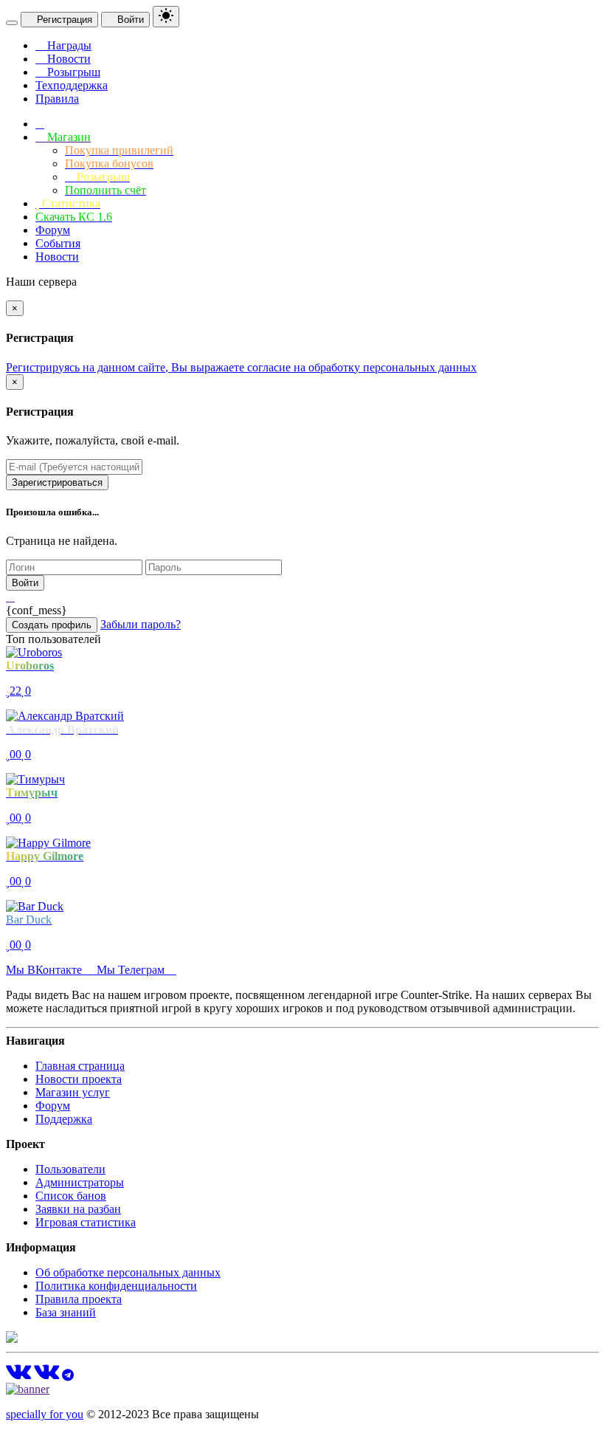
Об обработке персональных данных (128, 1272)
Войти (129, 19)
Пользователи (70, 1169)
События (57, 243)
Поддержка (63, 1119)
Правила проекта (78, 1299)
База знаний (65, 1312)
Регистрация (63, 19)
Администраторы (79, 1182)
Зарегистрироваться (57, 482)
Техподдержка (71, 85)
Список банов (70, 1195)
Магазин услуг (72, 1092)
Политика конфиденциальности (116, 1285)
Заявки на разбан (78, 1209)
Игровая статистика (85, 1222)
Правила (57, 98)
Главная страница (80, 1065)
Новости (67, 58)
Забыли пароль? (140, 624)
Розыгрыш (72, 72)
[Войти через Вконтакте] (10, 597)
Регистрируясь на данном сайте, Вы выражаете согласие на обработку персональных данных (241, 367)
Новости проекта (78, 1079)
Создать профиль (51, 624)
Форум (52, 230)
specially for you (44, 1414)
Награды (67, 45)
